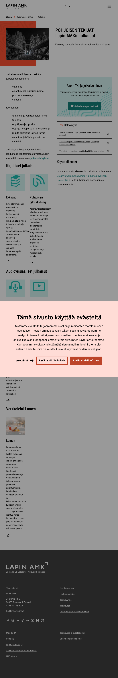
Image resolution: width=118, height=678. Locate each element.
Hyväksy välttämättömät (52, 360)
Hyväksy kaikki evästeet (86, 360)
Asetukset (22, 360)
